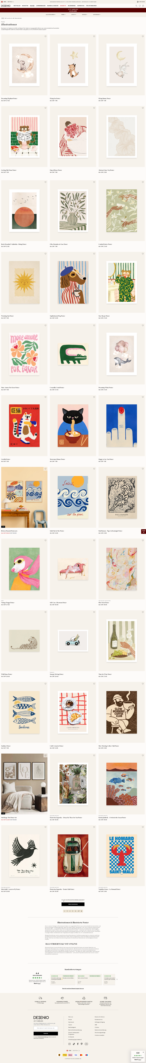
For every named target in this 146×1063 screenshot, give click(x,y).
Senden (45, 1033)
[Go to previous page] (64, 911)
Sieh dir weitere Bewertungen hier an (73, 988)
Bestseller (17, 5)
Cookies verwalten (99, 1035)
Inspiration (80, 5)
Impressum (71, 1022)
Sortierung (96, 14)
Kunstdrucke (9, 18)
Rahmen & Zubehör (52, 5)
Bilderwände (72, 5)
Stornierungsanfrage (100, 1032)
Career (70, 1024)
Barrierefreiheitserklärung (75, 1030)
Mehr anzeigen (73, 904)
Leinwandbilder (40, 5)
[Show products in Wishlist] (139, 6)
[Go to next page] (81, 911)
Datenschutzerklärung (43, 1037)
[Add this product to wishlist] (45, 36)
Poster (32, 5)
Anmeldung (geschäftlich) (75, 1039)
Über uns (70, 1017)
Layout (73, 14)
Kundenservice (99, 1019)
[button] (138, 1056)
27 (78, 911)
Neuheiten (25, 5)
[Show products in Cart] (143, 6)
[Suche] (136, 6)
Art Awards (71, 1037)
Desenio (77, 1058)
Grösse (84, 14)
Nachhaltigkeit (72, 1027)
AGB (96, 1024)
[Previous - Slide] (48, 979)
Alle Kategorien (50, 14)
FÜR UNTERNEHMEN (91, 5)
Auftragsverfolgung (100, 1022)
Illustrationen (18, 18)
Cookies (97, 1027)
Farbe (62, 14)
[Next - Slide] (117, 979)
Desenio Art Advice (100, 1017)
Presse (70, 1019)
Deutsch (10, 1)
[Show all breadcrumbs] (2, 18)
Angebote (63, 5)
